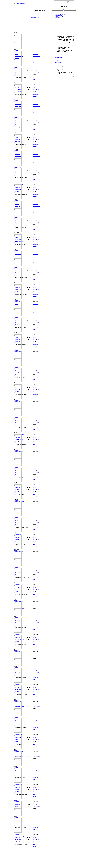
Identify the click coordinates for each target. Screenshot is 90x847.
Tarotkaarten (17, 841)
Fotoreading (57, 17)
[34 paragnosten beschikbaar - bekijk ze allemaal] (60, 2)
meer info (16, 33)
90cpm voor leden (36, 56)
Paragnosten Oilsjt (58, 15)
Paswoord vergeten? (72, 11)
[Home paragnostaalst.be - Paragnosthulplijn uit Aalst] (70, 2)
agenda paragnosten (59, 60)
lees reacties (57, 59)
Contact (56, 836)
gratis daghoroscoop (59, 63)
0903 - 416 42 (35, 54)
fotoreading (35, 62)
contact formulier (58, 57)
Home (37, 836)
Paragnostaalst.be (25, 836)
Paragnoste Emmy (18, 834)
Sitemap (60, 836)
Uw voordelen (35, 60)
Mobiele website (42, 836)
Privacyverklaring (66, 836)
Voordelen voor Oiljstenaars (60, 14)
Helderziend (17, 837)
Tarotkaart (35, 17)
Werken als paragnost (50, 836)
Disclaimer (72, 836)
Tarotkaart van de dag (59, 16)
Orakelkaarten (18, 839)
